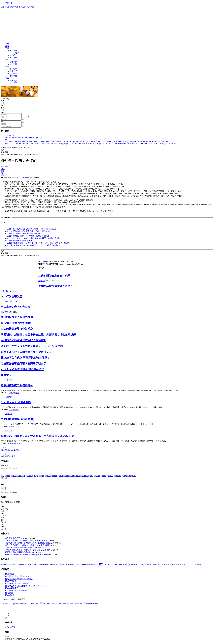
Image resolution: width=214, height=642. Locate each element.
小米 (116, 564)
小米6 (19, 564)
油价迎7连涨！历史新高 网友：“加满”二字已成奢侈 (29, 231)
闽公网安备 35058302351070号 (54, 604)
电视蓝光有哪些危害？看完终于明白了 (23, 363)
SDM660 (61, 564)
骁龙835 (50, 564)
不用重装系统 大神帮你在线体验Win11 (20, 552)
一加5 (125, 564)
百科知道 (8, 397)
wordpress (13, 57)
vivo (105, 564)
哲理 (178, 564)
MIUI (167, 564)
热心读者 (13, 74)
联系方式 (13, 71)
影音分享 (13, 83)
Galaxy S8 (110, 564)
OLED (120, 564)
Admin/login (9, 135)
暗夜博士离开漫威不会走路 (19, 241)
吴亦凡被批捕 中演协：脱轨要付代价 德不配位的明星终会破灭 (29, 543)
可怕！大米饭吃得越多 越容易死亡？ (22, 369)
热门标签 (13, 69)
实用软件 (13, 62)
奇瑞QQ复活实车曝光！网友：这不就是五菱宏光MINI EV (28, 550)
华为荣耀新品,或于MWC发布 (16, 538)
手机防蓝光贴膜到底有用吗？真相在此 (23, 340)
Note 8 (30, 564)
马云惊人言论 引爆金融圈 (16, 322)
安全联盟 (23, 604)
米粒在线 (47, 262)
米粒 (37, 604)
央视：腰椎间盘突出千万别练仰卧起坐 (24, 234)
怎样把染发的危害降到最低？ (55, 286)
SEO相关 (13, 55)
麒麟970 (200, 564)
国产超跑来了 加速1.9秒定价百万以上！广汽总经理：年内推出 (33, 245)
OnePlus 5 (88, 564)
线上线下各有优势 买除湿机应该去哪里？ (25, 357)
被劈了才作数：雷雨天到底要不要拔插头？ (26, 351)
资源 (7, 59)
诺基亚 (186, 564)
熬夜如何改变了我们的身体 (17, 317)
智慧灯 (78, 564)
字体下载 (8, 3)
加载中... (6, 375)
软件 (181, 564)
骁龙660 (13, 564)
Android (162, 564)
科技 (7, 43)
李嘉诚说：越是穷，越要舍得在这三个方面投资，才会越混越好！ (39, 334)
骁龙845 (95, 564)
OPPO (67, 564)
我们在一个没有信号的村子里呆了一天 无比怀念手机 (32, 346)
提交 (3, 488)
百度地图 (4, 604)
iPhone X (6, 564)
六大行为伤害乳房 (11, 296)
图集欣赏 (13, 81)
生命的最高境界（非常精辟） (18, 328)
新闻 (14, 393)
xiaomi (35, 564)
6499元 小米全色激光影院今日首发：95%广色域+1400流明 (31, 229)
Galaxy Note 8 (144, 564)
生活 (7, 46)
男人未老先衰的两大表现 (15, 306)
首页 (2, 147)
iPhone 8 (24, 565)
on (6, 139)
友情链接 (13, 76)
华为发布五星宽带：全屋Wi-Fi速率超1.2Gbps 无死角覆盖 (27, 545)
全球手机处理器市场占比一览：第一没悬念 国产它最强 (27, 555)
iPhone (72, 564)
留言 (7, 67)
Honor (56, 564)
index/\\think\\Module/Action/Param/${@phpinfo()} (23, 137)
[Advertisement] (107, 25)
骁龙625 (156, 564)
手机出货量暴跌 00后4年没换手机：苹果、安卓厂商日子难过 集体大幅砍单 (38, 243)
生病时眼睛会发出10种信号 (54, 275)
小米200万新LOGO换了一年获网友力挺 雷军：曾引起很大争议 (33, 238)
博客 (7, 78)
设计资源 (13, 64)
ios (2, 564)
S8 (46, 564)
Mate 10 (172, 564)
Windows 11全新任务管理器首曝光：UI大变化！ (24, 548)
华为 (151, 564)
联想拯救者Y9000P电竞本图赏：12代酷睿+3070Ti (28, 236)
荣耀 (194, 564)
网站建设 (13, 50)
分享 (14, 426)
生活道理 (8, 147)
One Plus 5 (135, 564)
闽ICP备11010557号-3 (75, 604)
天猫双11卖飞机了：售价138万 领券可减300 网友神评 (26, 540)
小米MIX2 (41, 564)
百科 (7, 48)
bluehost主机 (14, 53)
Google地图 (14, 604)
